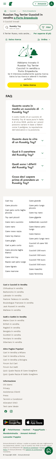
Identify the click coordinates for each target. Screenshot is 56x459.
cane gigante (35, 217)
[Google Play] (12, 422)
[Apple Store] (34, 422)
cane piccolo (11, 205)
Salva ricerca (15, 39)
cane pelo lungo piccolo (36, 206)
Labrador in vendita (12, 295)
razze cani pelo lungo (15, 262)
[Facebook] (5, 411)
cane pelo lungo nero (39, 238)
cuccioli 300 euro (37, 255)
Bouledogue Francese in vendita (18, 303)
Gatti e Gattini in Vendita (15, 317)
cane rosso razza (13, 231)
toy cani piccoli (12, 217)
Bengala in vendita (11, 331)
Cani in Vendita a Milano (14, 352)
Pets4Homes (14, 430)
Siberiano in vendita (12, 342)
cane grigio (10, 241)
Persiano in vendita (12, 338)
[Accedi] (51, 3)
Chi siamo (7, 385)
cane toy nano (36, 213)
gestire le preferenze (34, 450)
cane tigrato (11, 266)
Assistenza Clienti (11, 392)
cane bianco (35, 234)
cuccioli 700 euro (37, 260)
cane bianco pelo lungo (37, 228)
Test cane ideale (10, 406)
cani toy (9, 201)
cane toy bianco (12, 236)
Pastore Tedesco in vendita (16, 299)
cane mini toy (11, 257)
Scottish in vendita (12, 335)
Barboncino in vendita (13, 292)
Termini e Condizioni (12, 399)
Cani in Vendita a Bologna (15, 360)
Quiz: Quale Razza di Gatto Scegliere (20, 374)
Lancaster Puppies (12, 437)
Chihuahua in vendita (13, 288)
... (19, 11)
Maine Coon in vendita (13, 320)
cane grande (35, 201)
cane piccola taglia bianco (14, 251)
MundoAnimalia (10, 433)
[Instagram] (11, 411)
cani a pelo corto (13, 245)
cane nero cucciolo (14, 222)
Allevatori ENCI (10, 403)
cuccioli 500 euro (37, 264)
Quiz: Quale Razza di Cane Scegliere (20, 371)
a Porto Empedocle (26, 17)
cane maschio (35, 269)
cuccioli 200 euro (37, 250)
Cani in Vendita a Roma (14, 356)
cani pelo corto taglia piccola (15, 211)
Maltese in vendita (12, 310)
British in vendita (11, 324)
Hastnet (26, 430)
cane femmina (36, 274)
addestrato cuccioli (38, 222)
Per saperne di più (42, 33)
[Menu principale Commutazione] (4, 3)
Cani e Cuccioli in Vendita (15, 285)
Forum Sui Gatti (10, 367)
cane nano (10, 227)
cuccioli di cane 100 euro (38, 244)
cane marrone (11, 271)
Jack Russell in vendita (14, 306)
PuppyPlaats (39, 430)
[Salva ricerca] (49, 451)
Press (5, 395)
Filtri (48, 27)
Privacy (6, 388)
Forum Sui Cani (10, 363)
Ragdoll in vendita (11, 328)
